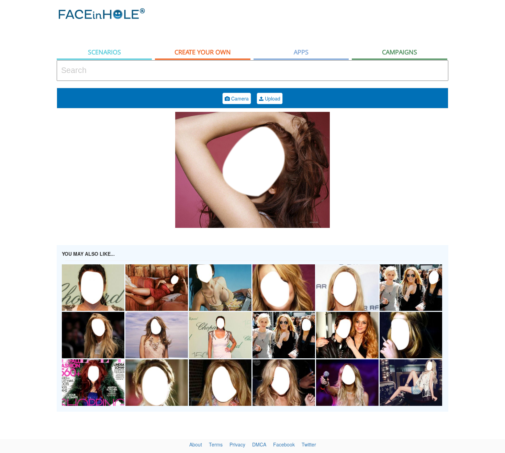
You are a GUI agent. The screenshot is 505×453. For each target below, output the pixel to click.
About (195, 444)
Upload (271, 98)
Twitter (309, 444)
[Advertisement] (323, 22)
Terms (216, 444)
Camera (239, 98)
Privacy (237, 444)
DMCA (259, 444)
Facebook (284, 444)
